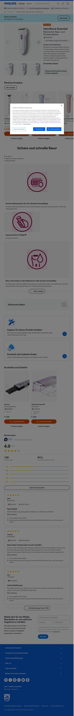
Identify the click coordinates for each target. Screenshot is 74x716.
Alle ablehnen (38, 129)
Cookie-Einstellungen (18, 129)
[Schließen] (61, 105)
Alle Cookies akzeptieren (53, 129)
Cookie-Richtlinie (26, 124)
